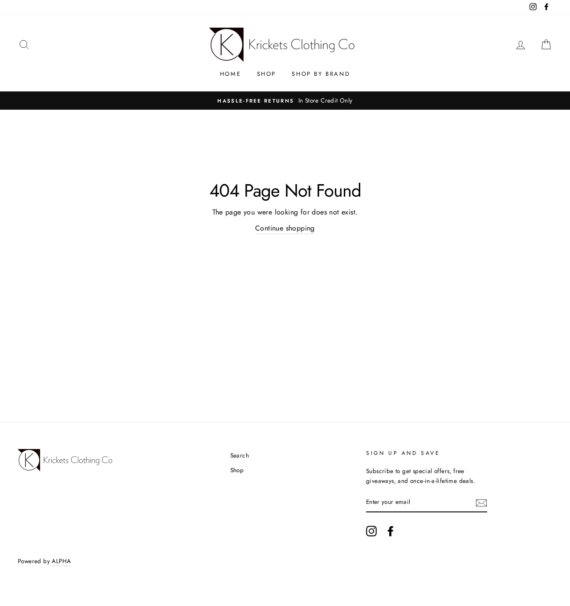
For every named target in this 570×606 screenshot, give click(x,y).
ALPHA (61, 561)
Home (230, 74)
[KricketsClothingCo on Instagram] (371, 531)
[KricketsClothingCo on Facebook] (390, 531)
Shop (266, 74)
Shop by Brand (321, 74)
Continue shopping (285, 228)
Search (239, 455)
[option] (285, 101)
